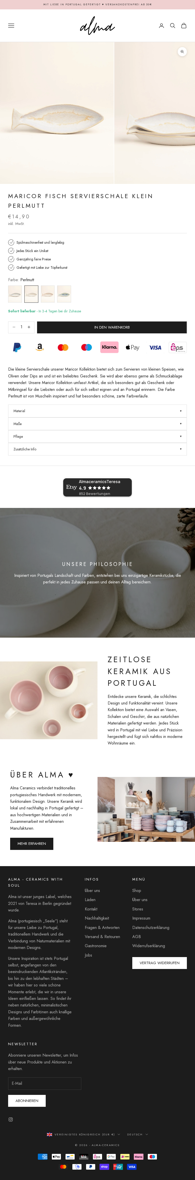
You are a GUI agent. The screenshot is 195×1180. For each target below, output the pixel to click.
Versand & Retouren (102, 937)
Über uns (92, 890)
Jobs (88, 955)
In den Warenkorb (112, 327)
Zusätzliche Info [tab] (24, 449)
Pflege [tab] (18, 436)
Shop (136, 890)
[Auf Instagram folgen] (10, 1119)
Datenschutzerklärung (150, 927)
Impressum (141, 918)
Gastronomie (96, 946)
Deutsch (135, 1134)
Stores (137, 909)
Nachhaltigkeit (97, 918)
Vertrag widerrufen (160, 963)
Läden (90, 900)
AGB (136, 937)
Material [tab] (19, 410)
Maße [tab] (17, 423)
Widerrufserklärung (148, 946)
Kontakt (91, 909)
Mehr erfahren (32, 843)
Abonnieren (26, 1100)
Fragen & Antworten (102, 927)
